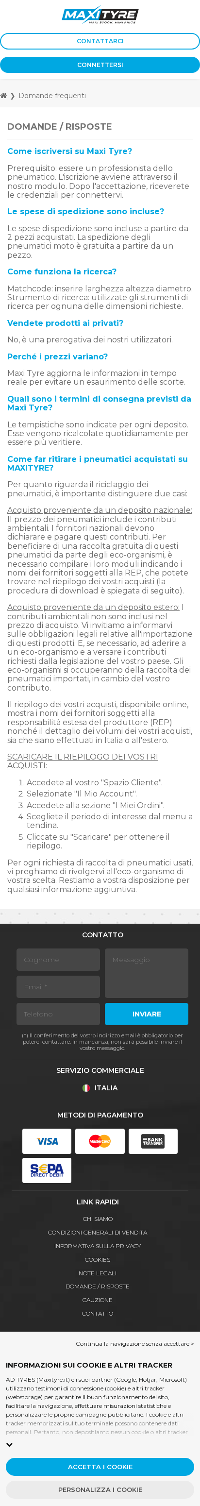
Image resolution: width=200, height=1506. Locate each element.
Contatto (97, 1313)
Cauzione (98, 1299)
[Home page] (3, 95)
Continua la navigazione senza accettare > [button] (135, 1343)
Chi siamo (98, 1218)
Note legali (98, 1273)
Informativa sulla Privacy (97, 1246)
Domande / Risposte (98, 1286)
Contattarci (100, 41)
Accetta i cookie (100, 1467)
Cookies (97, 1259)
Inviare (147, 1014)
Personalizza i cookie (100, 1489)
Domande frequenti (52, 95)
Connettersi (100, 64)
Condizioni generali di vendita (97, 1232)
